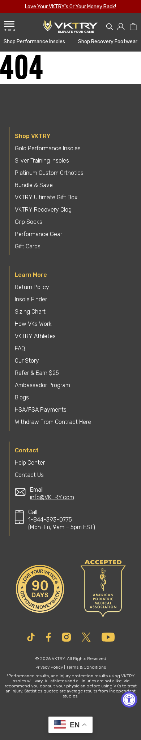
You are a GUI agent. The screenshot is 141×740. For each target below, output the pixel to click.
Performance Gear (38, 234)
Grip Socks (28, 221)
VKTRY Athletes (35, 336)
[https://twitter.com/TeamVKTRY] (86, 637)
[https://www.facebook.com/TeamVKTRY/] (48, 637)
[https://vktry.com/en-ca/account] (121, 26)
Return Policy (32, 287)
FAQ (20, 348)
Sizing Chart (30, 311)
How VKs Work (33, 323)
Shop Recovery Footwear (107, 42)
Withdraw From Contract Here (53, 421)
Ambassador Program (42, 385)
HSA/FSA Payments (41, 409)
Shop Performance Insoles (34, 42)
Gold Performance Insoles (48, 148)
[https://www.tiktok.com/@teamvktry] (30, 637)
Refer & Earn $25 (37, 372)
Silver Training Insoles (42, 160)
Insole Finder (31, 299)
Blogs (22, 397)
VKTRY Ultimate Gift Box (46, 197)
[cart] (133, 26)
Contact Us (29, 474)
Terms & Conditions (86, 667)
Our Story (27, 360)
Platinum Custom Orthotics (49, 172)
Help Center (30, 462)
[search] (109, 26)
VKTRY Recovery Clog (43, 209)
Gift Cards (27, 246)
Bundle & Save (34, 185)
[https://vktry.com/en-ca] (70, 26)
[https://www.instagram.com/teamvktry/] (66, 637)
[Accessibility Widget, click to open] (129, 699)
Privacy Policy (49, 667)
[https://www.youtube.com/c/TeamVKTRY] (108, 637)
